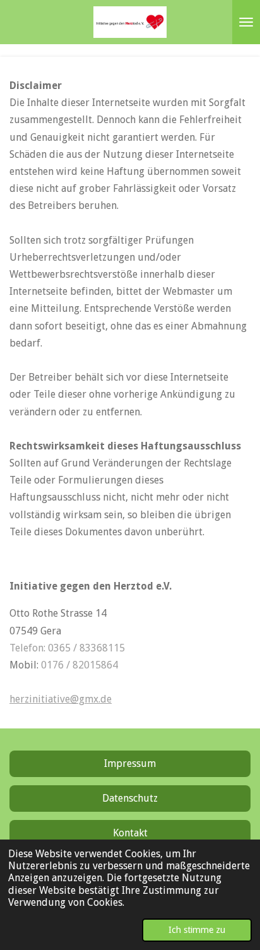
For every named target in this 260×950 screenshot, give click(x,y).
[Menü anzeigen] (246, 22)
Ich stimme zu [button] (196, 930)
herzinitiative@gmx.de (60, 699)
